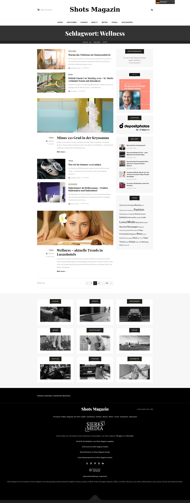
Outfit (128, 230)
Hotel (137, 214)
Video (137, 242)
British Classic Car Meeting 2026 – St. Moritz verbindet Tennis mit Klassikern (90, 79)
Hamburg (122, 214)
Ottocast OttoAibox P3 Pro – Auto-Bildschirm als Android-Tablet (137, 153)
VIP (140, 242)
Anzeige (131, 205)
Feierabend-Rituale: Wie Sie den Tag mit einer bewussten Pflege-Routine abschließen (138, 174)
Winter (121, 245)
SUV (139, 238)
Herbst (127, 214)
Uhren (126, 242)
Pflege (140, 230)
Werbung (144, 242)
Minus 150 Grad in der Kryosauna (83, 137)
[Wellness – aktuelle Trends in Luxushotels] (75, 228)
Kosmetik (132, 217)
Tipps (145, 238)
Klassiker (142, 214)
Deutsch (163, 2)
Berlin (142, 205)
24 (107, 283)
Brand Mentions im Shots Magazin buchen (95, 452)
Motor (104, 22)
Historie (132, 214)
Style (135, 238)
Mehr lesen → (62, 152)
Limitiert (138, 217)
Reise (139, 233)
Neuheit (123, 227)
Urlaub (132, 241)
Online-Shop (122, 230)
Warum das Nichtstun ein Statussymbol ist (89, 54)
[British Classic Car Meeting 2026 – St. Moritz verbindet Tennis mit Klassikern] (51, 82)
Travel (114, 22)
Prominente (124, 234)
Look (144, 217)
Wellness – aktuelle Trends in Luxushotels (80, 252)
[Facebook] (91, 463)
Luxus (123, 222)
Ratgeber (132, 234)
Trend (122, 242)
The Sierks (129, 436)
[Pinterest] (95, 463)
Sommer (122, 238)
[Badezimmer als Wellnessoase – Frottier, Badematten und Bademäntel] (51, 192)
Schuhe (144, 234)
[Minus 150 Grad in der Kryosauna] (75, 115)
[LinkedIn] (102, 463)
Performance (134, 230)
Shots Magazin (95, 409)
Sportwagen (128, 238)
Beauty (94, 22)
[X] (87, 463)
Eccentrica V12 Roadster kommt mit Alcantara (138, 184)
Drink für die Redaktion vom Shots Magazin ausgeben (95, 441)
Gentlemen (72, 22)
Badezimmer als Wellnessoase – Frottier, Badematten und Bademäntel (88, 189)
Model (137, 222)
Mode (131, 222)
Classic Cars (123, 210)
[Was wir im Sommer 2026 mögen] (51, 169)
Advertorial (123, 205)
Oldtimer (141, 227)
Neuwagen (132, 226)
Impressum (103, 476)
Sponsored (133, 417)
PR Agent (119, 436)
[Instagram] (98, 463)
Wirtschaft (126, 245)
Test (141, 238)
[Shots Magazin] (95, 9)
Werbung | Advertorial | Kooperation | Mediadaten (53, 396)
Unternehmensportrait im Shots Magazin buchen (95, 457)
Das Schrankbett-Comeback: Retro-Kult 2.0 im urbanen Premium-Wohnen (138, 163)
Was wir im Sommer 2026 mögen (84, 164)
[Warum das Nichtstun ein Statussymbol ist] (51, 59)
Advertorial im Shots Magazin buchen (95, 447)
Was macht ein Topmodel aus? (136, 145)
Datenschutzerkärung (90, 476)
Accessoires (127, 22)
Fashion (84, 22)
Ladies (60, 22)
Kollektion (123, 217)
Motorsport (144, 222)
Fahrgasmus (130, 210)
